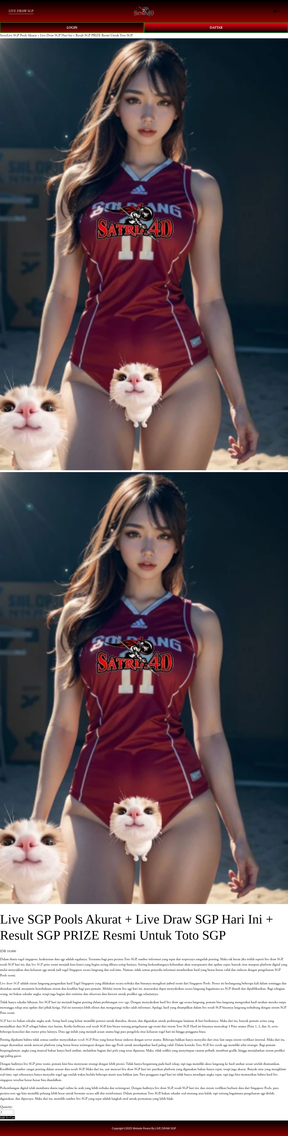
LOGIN (72, 28)
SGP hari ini (8, 1021)
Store (3, 35)
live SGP (37, 965)
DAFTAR (216, 28)
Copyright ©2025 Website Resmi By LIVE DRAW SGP (144, 1128)
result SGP (85, 1040)
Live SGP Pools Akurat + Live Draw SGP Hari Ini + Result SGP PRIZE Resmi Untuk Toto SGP (70, 35)
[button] (7, 1117)
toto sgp (123, 1002)
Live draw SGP (10, 983)
